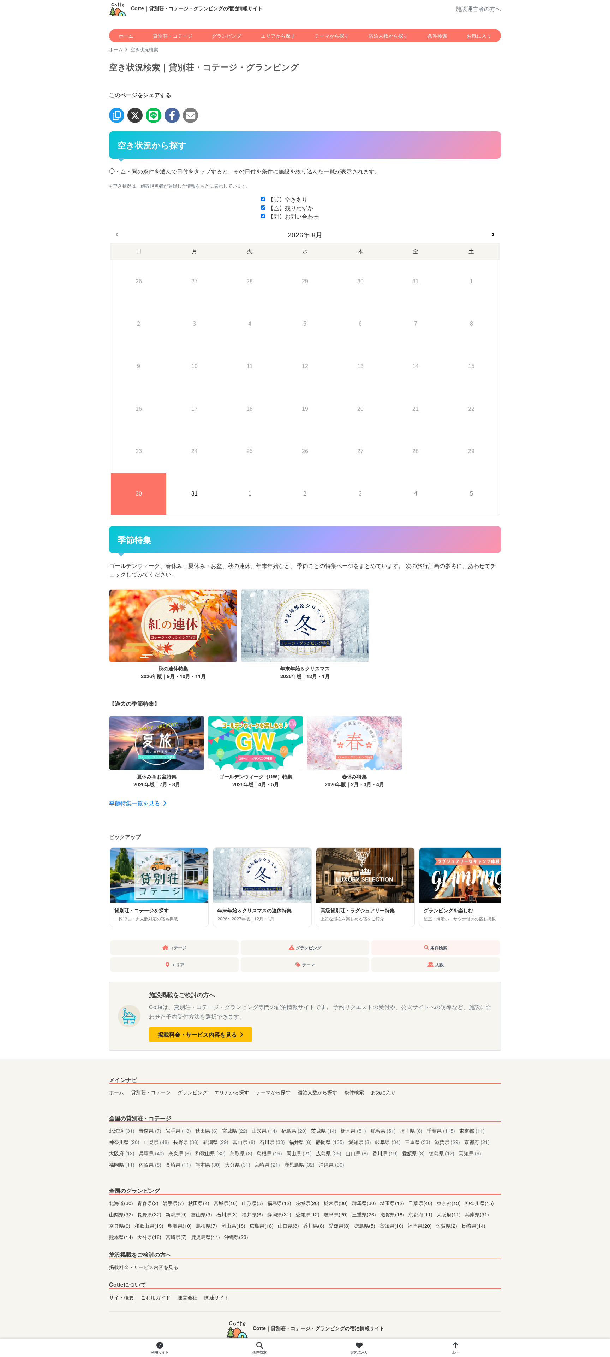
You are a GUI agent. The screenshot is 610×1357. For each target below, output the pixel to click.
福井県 (300, 1141)
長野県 (186, 1141)
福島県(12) (280, 1203)
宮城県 (234, 1130)
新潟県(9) (177, 1214)
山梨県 (156, 1141)
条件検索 (437, 35)
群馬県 (383, 1130)
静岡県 (330, 1141)
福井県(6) (253, 1214)
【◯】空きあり (287, 199)
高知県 (470, 1153)
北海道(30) (121, 1203)
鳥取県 (241, 1153)
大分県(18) (150, 1236)
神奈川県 (124, 1141)
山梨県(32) (121, 1214)
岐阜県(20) (336, 1214)
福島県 (294, 1130)
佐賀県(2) (447, 1225)
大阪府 (121, 1153)
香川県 (385, 1153)
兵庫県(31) (477, 1214)
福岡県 (121, 1164)
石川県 (272, 1141)
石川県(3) (227, 1214)
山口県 (357, 1153)
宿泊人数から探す (388, 35)
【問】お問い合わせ (293, 216)
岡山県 (299, 1153)
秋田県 (206, 1130)
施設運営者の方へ (478, 9)
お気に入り (479, 35)
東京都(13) (449, 1203)
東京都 (472, 1130)
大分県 (237, 1164)
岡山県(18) (234, 1225)
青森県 (150, 1130)
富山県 (244, 1141)
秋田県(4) (199, 1203)
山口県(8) (289, 1225)
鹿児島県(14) (206, 1236)
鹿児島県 (299, 1164)
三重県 (417, 1141)
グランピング (226, 35)
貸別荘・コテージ (172, 35)
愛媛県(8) (340, 1225)
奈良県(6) (120, 1225)
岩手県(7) (174, 1203)
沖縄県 (331, 1164)
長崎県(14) (473, 1225)
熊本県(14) (121, 1236)
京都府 (477, 1141)
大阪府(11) (449, 1214)
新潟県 (215, 1141)
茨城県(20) (308, 1203)
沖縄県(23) (236, 1236)
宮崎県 (267, 1164)
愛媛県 (413, 1153)
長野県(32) (150, 1214)
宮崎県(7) (177, 1236)
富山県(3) (202, 1214)
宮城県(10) (226, 1203)
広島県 (328, 1153)
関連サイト (216, 1297)
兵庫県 (151, 1153)
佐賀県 (150, 1164)
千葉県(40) (421, 1203)
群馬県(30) (364, 1203)
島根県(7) (207, 1225)
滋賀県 (447, 1141)
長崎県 (178, 1164)
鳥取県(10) (180, 1225)
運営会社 (187, 1297)
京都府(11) (421, 1214)
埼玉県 (411, 1130)
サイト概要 (121, 1297)
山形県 (264, 1130)
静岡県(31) (280, 1214)
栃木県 (353, 1130)
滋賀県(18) (393, 1214)
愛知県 (359, 1141)
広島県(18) (262, 1225)
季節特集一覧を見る (135, 803)
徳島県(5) (365, 1225)
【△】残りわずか (290, 208)
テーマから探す (332, 35)
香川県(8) (314, 1225)
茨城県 (323, 1130)
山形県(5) (253, 1203)
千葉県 (441, 1130)
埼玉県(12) (393, 1203)
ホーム (126, 35)
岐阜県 (388, 1141)
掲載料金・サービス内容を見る (198, 1034)
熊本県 (208, 1164)
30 (139, 494)
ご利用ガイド (156, 1297)
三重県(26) (364, 1214)
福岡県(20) (420, 1225)
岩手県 (178, 1130)
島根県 (269, 1153)
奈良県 (179, 1153)
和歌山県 (210, 1153)
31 (194, 494)
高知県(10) (392, 1225)
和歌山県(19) (149, 1225)
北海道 (121, 1130)
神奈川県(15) (479, 1203)
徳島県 (441, 1153)
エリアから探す (278, 35)
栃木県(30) (336, 1203)
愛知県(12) (308, 1214)
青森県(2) (148, 1203)
